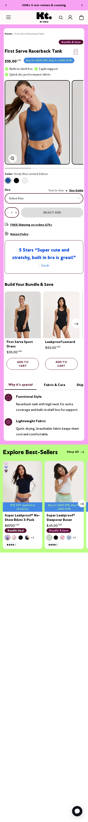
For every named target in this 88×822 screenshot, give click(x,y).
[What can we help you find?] (60, 17)
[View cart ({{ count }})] (81, 17)
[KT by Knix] (44, 17)
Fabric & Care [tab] (54, 385)
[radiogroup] (44, 180)
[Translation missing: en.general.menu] (8, 17)
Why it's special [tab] (20, 384)
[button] (76, 51)
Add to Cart (22, 363)
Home (8, 33)
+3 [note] (32, 537)
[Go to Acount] (70, 17)
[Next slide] (76, 323)
